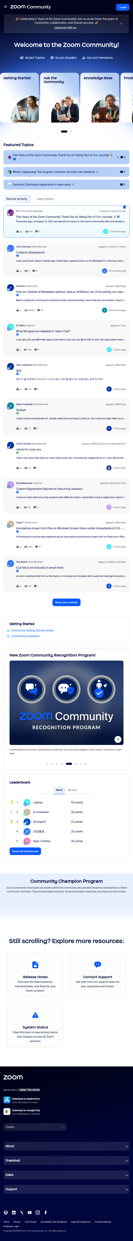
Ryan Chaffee (41, 841)
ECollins (20, 325)
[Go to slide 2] (52, 764)
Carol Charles (23, 443)
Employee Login (11, 1226)
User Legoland (24, 365)
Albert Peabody (24, 404)
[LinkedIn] (13, 1212)
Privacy (17, 1221)
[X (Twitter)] (21, 1212)
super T (20, 522)
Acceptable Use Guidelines (54, 1221)
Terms (6, 1221)
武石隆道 (38, 831)
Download (13, 1160)
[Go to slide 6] (74, 764)
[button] (5, 7)
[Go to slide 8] (85, 764)
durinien (20, 286)
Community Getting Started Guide (32, 630)
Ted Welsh (21, 562)
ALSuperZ (39, 822)
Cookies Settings (103, 1221)
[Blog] (5, 1212)
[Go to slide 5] (67, 764)
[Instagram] (37, 1212)
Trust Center (31, 1221)
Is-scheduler (41, 812)
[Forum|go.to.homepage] (30, 7)
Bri (17, 211)
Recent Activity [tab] (16, 199)
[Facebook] (45, 1212)
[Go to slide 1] (47, 764)
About (10, 1146)
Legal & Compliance (81, 1221)
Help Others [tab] (45, 199)
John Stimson (23, 246)
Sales (9, 1175)
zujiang (37, 802)
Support (11, 1189)
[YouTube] (29, 1212)
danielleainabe (24, 483)
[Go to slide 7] (80, 764)
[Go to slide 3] (57, 764)
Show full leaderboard (25, 851)
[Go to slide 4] (62, 764)
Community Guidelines (25, 636)
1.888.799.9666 (29, 1090)
